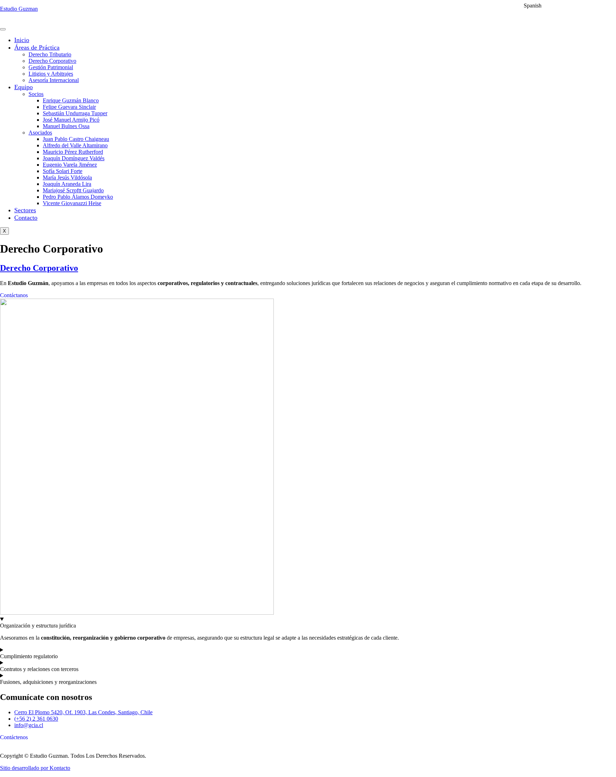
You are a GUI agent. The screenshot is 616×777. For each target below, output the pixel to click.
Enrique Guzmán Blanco (71, 100)
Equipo (23, 87)
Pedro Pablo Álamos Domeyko (78, 197)
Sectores (25, 210)
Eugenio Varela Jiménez (70, 165)
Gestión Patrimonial (51, 67)
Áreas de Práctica (37, 47)
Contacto (25, 217)
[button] (528, 5)
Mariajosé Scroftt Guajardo (73, 190)
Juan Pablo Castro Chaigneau (76, 139)
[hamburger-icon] (3, 29)
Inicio (21, 40)
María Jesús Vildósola (67, 177)
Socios (36, 94)
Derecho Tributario (50, 54)
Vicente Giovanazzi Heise (72, 203)
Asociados (40, 133)
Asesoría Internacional (54, 80)
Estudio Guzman (19, 9)
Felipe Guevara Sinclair (69, 107)
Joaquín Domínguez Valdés (73, 158)
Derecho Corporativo (52, 61)
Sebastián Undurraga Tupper (75, 113)
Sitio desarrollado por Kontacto (35, 768)
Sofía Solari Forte (62, 171)
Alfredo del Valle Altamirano (75, 145)
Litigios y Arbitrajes (51, 74)
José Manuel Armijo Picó (71, 120)
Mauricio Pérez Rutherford (73, 152)
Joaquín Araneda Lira (67, 184)
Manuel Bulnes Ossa (66, 126)
